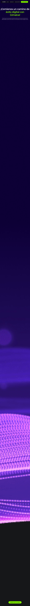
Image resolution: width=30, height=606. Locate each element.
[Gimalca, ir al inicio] (4, 2)
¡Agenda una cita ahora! (15, 602)
